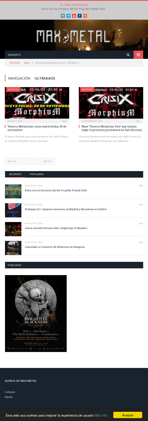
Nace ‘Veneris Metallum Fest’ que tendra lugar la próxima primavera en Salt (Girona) (112, 128)
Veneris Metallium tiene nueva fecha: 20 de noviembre (37, 128)
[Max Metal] (74, 35)
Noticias (13, 89)
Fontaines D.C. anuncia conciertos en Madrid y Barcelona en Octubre (66, 209)
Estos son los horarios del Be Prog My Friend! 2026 (73, 9)
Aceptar (127, 415)
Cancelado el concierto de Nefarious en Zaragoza (55, 247)
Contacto (10, 392)
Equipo (9, 397)
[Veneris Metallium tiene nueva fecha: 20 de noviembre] (37, 104)
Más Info (101, 415)
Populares (37, 174)
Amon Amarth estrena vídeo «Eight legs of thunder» (56, 228)
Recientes (15, 174)
